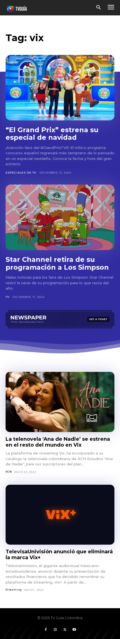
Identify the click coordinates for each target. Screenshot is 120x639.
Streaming (14, 589)
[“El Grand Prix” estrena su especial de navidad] (60, 87)
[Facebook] (45, 629)
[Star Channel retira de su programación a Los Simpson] (60, 217)
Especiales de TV (21, 172)
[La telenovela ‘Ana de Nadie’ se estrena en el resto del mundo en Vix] (60, 402)
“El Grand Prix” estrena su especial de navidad (52, 134)
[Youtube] (74, 629)
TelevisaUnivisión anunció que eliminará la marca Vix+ (59, 555)
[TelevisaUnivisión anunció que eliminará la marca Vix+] (60, 515)
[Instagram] (55, 629)
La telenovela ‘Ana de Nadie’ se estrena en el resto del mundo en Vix (58, 442)
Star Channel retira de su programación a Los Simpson (57, 263)
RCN (9, 471)
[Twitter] (64, 629)
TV (7, 297)
